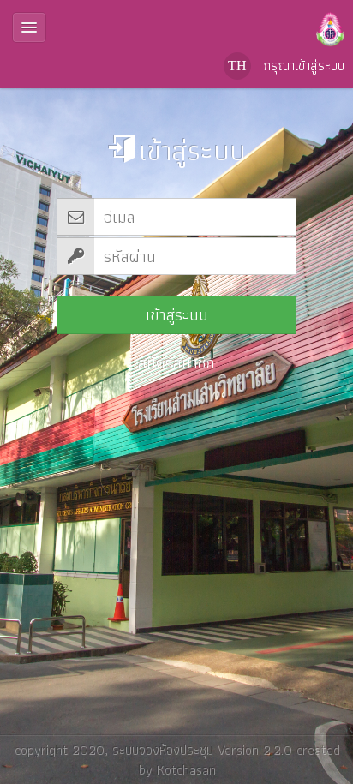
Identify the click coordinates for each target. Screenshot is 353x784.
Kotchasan (185, 769)
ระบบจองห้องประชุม (161, 749)
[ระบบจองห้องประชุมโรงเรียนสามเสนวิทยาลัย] (176, 26)
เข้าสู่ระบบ (177, 315)
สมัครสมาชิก (176, 363)
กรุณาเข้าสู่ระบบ (304, 65)
